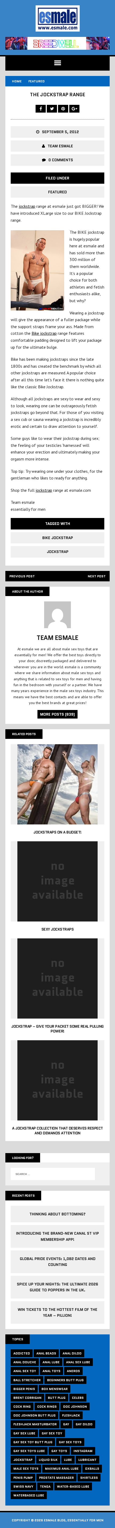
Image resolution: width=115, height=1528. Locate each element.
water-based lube (73, 1486)
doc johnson (75, 1406)
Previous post (22, 576)
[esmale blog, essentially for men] (57, 18)
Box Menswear (54, 1389)
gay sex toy (52, 1433)
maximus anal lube (62, 1468)
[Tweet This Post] (52, 108)
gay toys (59, 1451)
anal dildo (72, 1353)
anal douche (24, 1362)
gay (66, 1424)
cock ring (22, 1406)
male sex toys (26, 1468)
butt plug (57, 1397)
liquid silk (48, 1459)
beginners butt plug (65, 1380)
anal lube (51, 1362)
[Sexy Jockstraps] (57, 917)
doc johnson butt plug (34, 1415)
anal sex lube (78, 1362)
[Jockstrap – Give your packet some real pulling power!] (57, 1015)
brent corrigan (27, 1397)
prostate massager (56, 1477)
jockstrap (27, 206)
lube (68, 1459)
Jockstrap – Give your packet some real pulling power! (57, 1029)
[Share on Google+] (74, 108)
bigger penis (24, 1389)
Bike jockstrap (44, 333)
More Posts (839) (57, 714)
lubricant (87, 1459)
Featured (57, 192)
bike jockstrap (57, 537)
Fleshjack (71, 1415)
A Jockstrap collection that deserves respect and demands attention (57, 1131)
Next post (97, 576)
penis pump (23, 1477)
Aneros (73, 1371)
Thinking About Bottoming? (57, 1214)
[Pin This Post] (63, 108)
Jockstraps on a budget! (57, 832)
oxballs (92, 1468)
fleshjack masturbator (35, 1424)
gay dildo (84, 1424)
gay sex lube (24, 1433)
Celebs (78, 1397)
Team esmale (60, 146)
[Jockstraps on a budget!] (57, 820)
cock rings (47, 1406)
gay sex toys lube (29, 1451)
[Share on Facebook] (41, 108)
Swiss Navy (23, 1486)
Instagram (83, 1451)
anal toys (51, 1371)
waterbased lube (28, 1495)
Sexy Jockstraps (57, 929)
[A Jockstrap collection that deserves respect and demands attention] (57, 1117)
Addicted (21, 1353)
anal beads (46, 1353)
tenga (45, 1486)
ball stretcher (27, 1380)
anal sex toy (24, 1371)
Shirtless (89, 1477)
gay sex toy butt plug (32, 1442)
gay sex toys (70, 1442)
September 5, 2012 (60, 132)
